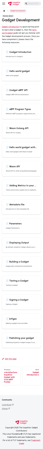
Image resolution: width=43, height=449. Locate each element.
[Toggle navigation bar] (3, 3)
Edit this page (10, 359)
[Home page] (4, 11)
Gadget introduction (10, 27)
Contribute (6, 405)
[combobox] (32, 4)
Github (5, 409)
